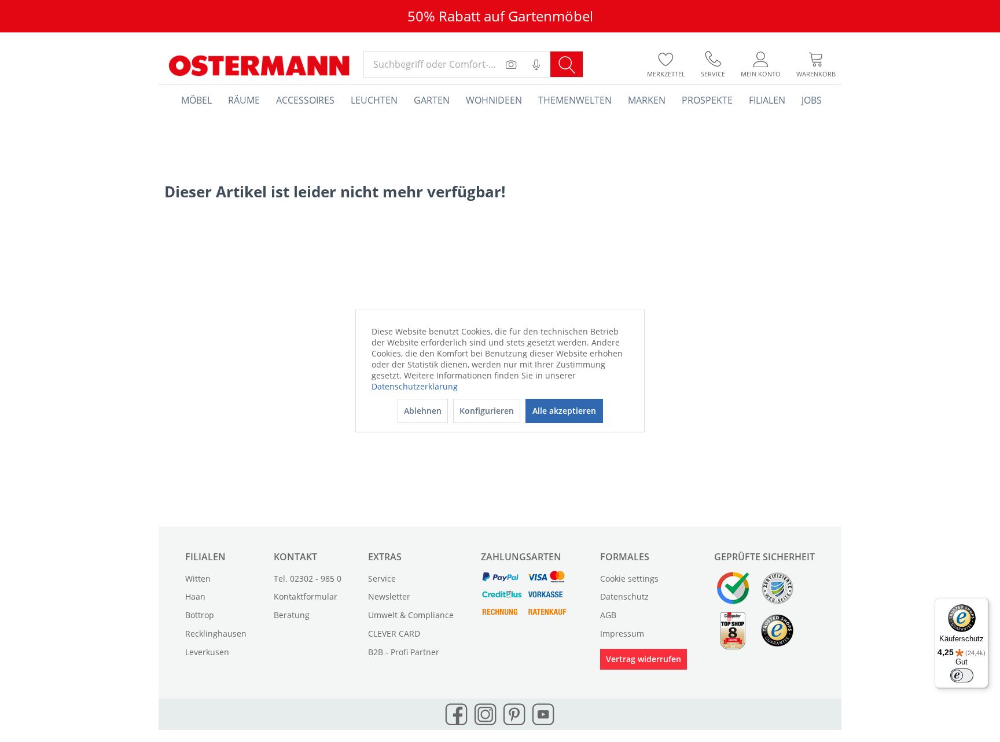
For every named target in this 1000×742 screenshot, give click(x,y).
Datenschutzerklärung (415, 386)
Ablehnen (423, 410)
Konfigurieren (486, 410)
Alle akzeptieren (564, 410)
